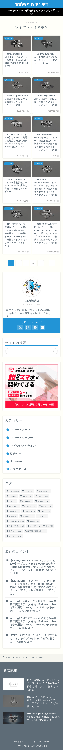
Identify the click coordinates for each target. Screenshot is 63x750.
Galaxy (26, 501)
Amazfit (14, 491)
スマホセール (18, 468)
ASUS (12, 496)
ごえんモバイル (16, 526)
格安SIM (15, 453)
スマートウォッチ (22, 437)
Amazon (16, 461)
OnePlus (30, 511)
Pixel (12, 516)
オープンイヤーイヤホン (41, 526)
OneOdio (14, 511)
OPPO (45, 511)
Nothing (46, 506)
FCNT (12, 501)
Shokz (43, 516)
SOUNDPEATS (16, 521)
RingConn (28, 516)
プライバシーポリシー (39, 742)
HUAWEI (43, 501)
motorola (29, 506)
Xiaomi (34, 521)
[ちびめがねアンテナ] (31, 5)
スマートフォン (20, 429)
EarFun (43, 496)
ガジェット (20, 658)
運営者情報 (19, 742)
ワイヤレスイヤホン (23, 445)
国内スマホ (15, 531)
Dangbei (27, 496)
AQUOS (44, 491)
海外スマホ (15, 536)
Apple (29, 491)
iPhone (13, 506)
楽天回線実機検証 (36, 531)
